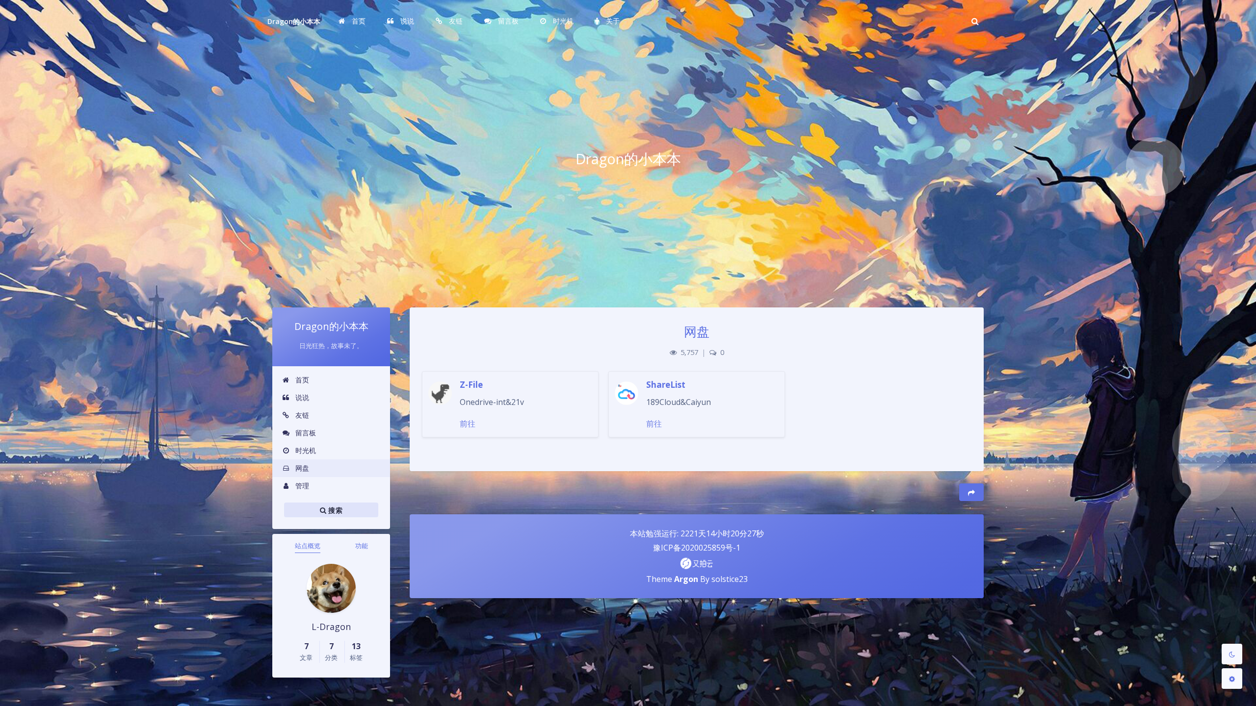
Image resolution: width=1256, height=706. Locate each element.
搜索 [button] (334, 510)
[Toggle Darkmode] (1232, 654)
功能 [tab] (361, 545)
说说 (301, 397)
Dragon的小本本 (294, 21)
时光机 (304, 450)
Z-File (471, 384)
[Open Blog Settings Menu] (1232, 678)
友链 (301, 415)
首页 (301, 379)
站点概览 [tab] (307, 545)
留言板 (304, 432)
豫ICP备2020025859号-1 (696, 547)
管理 (301, 485)
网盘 (301, 468)
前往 (467, 423)
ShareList (665, 384)
